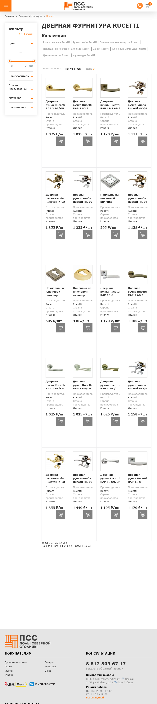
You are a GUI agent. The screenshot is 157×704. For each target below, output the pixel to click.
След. (78, 545)
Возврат (49, 662)
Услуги (9, 670)
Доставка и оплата (16, 662)
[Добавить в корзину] (60, 141)
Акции (8, 666)
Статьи (9, 675)
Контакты (50, 666)
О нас (48, 670)
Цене (89, 68)
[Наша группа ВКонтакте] (42, 684)
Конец (87, 545)
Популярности (73, 68)
